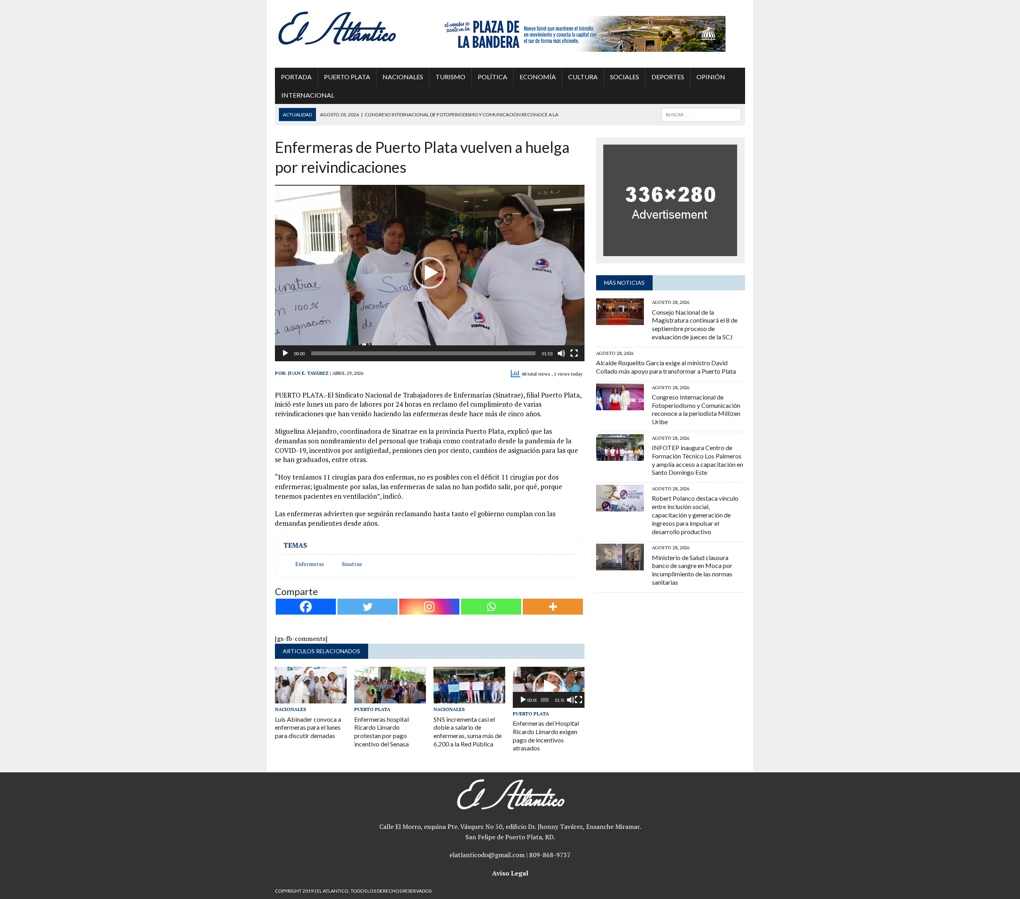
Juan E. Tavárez (308, 373)
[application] (430, 273)
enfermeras (309, 564)
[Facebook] (306, 607)
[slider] (423, 353)
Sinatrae (352, 564)
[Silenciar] (561, 353)
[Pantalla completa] (574, 353)
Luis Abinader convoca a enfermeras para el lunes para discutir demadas (308, 727)
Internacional (307, 95)
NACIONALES (402, 76)
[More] (553, 607)
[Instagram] (429, 607)
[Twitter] (367, 607)
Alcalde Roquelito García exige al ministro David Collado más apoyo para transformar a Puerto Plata (666, 367)
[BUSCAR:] (701, 114)
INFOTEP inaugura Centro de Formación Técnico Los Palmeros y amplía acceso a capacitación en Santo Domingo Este (697, 460)
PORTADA (296, 76)
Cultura (583, 76)
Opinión (710, 76)
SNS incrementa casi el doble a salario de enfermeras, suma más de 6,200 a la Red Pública (468, 731)
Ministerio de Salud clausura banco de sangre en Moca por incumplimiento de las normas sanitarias (692, 570)
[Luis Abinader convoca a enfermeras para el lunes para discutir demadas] (311, 698)
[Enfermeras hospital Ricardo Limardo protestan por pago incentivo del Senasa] (390, 698)
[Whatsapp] (491, 607)
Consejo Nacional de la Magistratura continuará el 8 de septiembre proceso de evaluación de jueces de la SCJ (695, 324)
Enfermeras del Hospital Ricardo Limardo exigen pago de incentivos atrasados (546, 735)
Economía (538, 76)
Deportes (667, 76)
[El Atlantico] (349, 28)
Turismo (450, 76)
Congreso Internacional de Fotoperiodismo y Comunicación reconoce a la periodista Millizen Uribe (696, 409)
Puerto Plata (347, 76)
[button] (429, 273)
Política (492, 76)
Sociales (624, 76)
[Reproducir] (285, 353)
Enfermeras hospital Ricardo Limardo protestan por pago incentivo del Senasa (381, 731)
